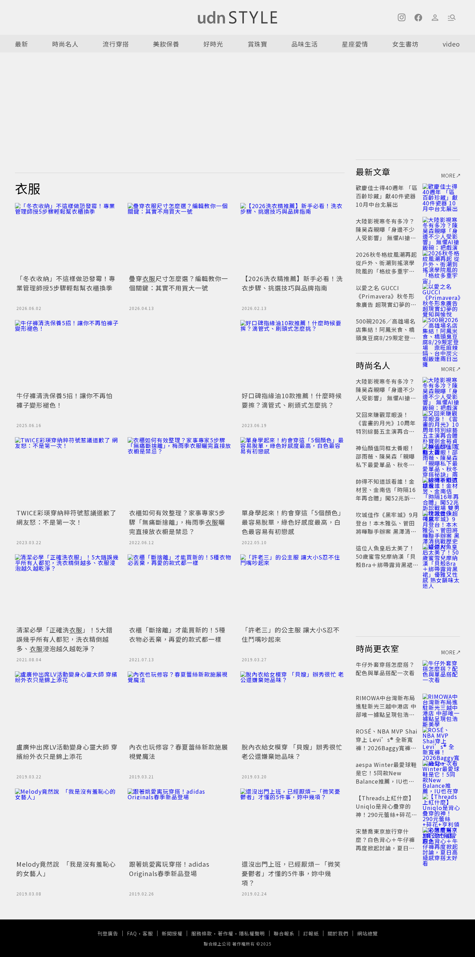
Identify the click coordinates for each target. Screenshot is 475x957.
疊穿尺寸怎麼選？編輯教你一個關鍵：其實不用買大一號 (178, 283)
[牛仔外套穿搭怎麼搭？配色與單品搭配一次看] (441, 672)
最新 (21, 43)
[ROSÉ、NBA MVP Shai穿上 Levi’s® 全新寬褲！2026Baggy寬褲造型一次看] (441, 739)
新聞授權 (172, 933)
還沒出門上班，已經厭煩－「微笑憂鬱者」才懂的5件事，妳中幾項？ (291, 873)
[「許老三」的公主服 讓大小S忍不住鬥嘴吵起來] (292, 589)
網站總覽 (367, 933)
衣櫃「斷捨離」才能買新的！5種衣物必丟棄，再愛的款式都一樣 (177, 634)
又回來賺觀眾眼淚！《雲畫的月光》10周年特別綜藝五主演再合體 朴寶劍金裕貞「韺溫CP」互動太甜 (388, 431)
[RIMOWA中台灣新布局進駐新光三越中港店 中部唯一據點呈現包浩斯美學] (441, 706)
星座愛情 (355, 43)
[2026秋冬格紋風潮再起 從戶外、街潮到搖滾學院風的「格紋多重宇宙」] (441, 262)
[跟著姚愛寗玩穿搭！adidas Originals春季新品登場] (180, 823)
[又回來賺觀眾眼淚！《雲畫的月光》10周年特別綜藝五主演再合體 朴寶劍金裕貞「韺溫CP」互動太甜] (441, 422)
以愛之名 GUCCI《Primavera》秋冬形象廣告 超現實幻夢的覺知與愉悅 (386, 300)
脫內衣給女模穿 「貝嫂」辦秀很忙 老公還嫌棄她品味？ (292, 751)
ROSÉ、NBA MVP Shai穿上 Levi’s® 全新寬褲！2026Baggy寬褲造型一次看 (387, 743)
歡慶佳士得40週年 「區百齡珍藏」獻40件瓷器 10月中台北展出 (387, 195)
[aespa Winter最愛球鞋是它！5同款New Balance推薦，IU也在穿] (441, 772)
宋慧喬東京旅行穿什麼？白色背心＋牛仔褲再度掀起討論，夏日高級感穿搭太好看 (385, 843)
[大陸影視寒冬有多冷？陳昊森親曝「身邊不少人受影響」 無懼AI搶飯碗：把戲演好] (441, 229)
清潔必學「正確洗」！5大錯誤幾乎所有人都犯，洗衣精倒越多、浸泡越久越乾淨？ (64, 639)
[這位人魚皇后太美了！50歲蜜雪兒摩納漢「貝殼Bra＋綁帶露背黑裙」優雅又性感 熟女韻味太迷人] (441, 556)
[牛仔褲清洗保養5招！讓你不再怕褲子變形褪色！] (67, 355)
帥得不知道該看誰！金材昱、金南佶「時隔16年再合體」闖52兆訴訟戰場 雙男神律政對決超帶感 (386, 498)
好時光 (213, 43)
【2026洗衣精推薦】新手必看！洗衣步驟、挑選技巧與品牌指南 (292, 283)
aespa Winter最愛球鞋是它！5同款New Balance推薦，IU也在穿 (386, 777)
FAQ (132, 933)
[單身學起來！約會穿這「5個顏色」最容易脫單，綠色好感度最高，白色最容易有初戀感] (292, 472)
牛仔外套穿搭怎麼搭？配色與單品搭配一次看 (385, 668)
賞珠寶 (257, 43)
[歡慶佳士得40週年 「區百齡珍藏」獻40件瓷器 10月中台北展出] (441, 195)
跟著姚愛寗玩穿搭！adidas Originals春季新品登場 (169, 868)
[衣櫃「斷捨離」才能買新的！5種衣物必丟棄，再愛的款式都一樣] (180, 589)
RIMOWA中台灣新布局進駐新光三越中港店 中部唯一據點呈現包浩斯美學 (386, 710)
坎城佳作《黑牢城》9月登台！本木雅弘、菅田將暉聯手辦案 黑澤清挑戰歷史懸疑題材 (387, 527)
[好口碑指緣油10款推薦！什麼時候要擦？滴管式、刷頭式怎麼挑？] (292, 355)
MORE (448, 175)
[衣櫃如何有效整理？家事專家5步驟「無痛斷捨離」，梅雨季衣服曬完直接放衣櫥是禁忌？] (180, 472)
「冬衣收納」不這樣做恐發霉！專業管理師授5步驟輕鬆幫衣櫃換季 (65, 283)
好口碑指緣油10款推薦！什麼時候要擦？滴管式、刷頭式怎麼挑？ (292, 400)
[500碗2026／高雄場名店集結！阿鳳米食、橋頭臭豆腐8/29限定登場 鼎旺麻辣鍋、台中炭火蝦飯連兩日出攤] (441, 329)
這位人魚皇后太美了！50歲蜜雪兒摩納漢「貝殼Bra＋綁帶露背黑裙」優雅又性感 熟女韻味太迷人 (387, 565)
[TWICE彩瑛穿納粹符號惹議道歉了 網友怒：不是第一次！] (67, 472)
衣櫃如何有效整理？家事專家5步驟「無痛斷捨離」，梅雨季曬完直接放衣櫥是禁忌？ (177, 522)
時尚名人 (65, 43)
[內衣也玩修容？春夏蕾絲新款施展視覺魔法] (180, 706)
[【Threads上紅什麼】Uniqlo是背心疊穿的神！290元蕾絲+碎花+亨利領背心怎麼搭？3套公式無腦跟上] (441, 806)
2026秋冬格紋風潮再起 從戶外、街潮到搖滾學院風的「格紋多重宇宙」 (388, 262)
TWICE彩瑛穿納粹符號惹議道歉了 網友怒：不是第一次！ (66, 517)
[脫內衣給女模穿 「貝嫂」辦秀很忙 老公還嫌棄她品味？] (292, 706)
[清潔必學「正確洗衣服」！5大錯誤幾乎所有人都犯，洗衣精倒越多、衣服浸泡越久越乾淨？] (67, 589)
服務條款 (201, 933)
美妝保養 (166, 43)
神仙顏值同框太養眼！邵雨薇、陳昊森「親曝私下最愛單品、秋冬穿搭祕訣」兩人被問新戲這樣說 (385, 464)
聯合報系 (284, 933)
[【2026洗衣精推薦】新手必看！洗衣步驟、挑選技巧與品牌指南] (292, 237)
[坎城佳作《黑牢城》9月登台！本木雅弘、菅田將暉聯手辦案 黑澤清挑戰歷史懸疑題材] (441, 522)
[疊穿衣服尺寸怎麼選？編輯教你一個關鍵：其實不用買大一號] (180, 237)
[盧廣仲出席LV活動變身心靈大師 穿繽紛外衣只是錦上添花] (67, 706)
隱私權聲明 (252, 933)
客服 (148, 933)
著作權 (225, 933)
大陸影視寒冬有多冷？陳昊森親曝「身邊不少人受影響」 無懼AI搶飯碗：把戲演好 (386, 233)
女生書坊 (405, 43)
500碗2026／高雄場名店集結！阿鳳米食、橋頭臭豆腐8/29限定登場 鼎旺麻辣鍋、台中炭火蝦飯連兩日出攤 (389, 338)
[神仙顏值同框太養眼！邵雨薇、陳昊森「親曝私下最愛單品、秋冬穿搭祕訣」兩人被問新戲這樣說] (441, 456)
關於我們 (338, 933)
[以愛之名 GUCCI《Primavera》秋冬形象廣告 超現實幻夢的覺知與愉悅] (441, 296)
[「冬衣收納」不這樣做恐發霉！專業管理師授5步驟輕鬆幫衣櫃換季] (67, 237)
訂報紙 (311, 933)
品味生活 (304, 43)
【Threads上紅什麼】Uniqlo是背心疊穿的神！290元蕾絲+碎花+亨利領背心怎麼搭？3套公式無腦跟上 (386, 814)
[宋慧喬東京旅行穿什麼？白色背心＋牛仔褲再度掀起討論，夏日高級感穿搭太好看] (441, 839)
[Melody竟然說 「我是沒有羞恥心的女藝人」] (67, 823)
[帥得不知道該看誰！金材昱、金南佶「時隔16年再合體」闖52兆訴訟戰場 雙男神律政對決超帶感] (441, 489)
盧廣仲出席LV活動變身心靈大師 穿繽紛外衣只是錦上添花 (67, 751)
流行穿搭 (116, 43)
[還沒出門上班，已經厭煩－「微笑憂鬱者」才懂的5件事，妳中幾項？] (292, 823)
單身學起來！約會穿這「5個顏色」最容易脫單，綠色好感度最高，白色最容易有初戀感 (291, 522)
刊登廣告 (107, 933)
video (451, 43)
